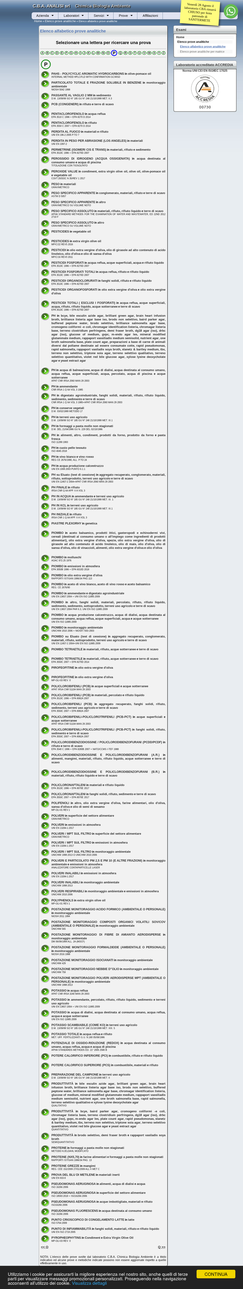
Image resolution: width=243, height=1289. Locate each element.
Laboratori (71, 15)
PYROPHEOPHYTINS (66, 1237)
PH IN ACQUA (61, 496)
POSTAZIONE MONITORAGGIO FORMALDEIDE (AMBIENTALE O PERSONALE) (108, 947)
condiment (89, 171)
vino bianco (67, 456)
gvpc (105, 334)
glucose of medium (84, 334)
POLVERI (57, 815)
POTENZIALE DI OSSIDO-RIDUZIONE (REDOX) (85, 1043)
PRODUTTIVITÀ (62, 1083)
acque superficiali (119, 262)
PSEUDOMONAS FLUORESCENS (74, 1211)
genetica (91, 523)
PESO (55, 184)
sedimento (103, 95)
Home (38, 21)
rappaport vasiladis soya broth (98, 349)
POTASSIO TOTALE (65, 1034)
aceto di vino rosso (110, 584)
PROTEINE (59, 1148)
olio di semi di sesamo (89, 806)
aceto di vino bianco (81, 584)
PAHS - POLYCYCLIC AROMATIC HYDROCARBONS (87, 73)
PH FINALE (59, 487)
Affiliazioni (150, 15)
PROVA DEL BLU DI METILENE (73, 1174)
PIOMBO (57, 533)
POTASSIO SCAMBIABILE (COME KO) (78, 1025)
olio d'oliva (72, 254)
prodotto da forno (140, 435)
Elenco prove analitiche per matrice (202, 51)
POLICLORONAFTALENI (68, 785)
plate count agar (96, 342)
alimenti (66, 435)
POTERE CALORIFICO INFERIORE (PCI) (79, 1055)
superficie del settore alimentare (91, 815)
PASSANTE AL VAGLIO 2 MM (71, 95)
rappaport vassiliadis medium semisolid (110, 338)
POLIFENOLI (60, 803)
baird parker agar (152, 319)
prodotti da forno (112, 435)
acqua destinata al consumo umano (139, 370)
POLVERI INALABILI (65, 873)
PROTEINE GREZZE (65, 1166)
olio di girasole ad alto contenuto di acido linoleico (108, 542)
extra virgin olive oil (112, 171)
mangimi (71, 758)
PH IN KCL (58, 505)
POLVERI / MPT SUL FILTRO (71, 833)
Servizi (99, 15)
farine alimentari (134, 803)
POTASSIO (59, 990)
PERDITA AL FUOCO (65, 131)
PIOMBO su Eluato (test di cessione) (79, 636)
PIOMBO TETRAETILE (67, 649)
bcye (64, 315)
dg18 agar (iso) (146, 330)
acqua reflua (96, 114)
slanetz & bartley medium (140, 349)
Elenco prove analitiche (60, 21)
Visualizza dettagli (89, 1283)
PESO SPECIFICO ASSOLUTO (72, 211)
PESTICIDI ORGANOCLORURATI (74, 280)
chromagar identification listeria (115, 327)
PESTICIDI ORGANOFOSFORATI (74, 289)
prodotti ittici (106, 533)
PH (53, 315)
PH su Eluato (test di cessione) (73, 474)
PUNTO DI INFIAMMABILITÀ (71, 1229)
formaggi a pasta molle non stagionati (86, 426)
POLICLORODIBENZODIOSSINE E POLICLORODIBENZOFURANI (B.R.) (105, 772)
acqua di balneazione (74, 370)
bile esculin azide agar (86, 315)
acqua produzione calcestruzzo (81, 466)
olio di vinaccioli (82, 548)
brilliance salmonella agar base (140, 323)
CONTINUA (216, 1274)
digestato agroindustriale (79, 395)
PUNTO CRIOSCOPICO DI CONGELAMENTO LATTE (87, 1219)
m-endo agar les (124, 334)
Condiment (92, 1237)
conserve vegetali (71, 408)
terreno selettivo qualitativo (133, 353)
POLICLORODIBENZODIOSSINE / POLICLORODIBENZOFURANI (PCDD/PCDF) (106, 742)
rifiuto (87, 104)
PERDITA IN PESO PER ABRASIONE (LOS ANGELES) (88, 140)
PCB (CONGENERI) (65, 104)
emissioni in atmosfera (83, 566)
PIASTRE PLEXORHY (66, 523)
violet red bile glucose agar (104, 357)
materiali (90, 131)
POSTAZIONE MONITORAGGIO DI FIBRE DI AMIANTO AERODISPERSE (106, 934)
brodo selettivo (101, 323)
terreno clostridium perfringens (82, 330)
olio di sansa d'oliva (97, 254)
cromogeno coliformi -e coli (71, 327)
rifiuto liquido (131, 211)
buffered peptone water (69, 323)
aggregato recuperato (114, 474)
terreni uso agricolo (73, 417)
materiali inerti (109, 1174)
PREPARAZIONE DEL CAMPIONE (74, 1074)
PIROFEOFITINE (62, 667)
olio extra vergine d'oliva (87, 250)
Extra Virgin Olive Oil (118, 1237)
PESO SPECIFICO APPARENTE (73, 193)
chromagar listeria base (68, 1115)
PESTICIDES (60, 231)
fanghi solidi (110, 280)
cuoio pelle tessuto (72, 448)
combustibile (121, 1055)
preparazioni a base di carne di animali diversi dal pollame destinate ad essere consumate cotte (108, 343)
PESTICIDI (58, 250)
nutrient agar (149, 338)
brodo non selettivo (123, 319)
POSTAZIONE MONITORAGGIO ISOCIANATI (82, 960)
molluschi (74, 557)
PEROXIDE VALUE (64, 171)
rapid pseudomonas (150, 345)
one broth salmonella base (119, 1098)
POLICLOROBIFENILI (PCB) (71, 686)
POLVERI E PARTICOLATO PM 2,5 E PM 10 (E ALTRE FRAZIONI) (96, 860)
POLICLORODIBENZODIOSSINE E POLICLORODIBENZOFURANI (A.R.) (105, 755)
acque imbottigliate (113, 1201)
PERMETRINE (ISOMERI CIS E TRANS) (78, 149)
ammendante (68, 386)
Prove (123, 15)
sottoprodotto (71, 478)
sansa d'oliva (60, 806)
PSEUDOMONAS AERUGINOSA (73, 1184)
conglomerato (109, 193)
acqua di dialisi (102, 370)
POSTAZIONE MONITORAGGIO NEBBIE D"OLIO (85, 969)
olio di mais (127, 544)
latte (131, 1219)
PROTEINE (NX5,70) (65, 1157)
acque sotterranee (105, 306)
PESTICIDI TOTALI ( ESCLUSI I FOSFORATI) (83, 303)
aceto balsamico (81, 533)
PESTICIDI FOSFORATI (67, 262)
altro (102, 202)
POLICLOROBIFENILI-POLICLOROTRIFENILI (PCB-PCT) (91, 717)
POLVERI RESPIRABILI (67, 891)
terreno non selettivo (66, 353)
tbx (162, 349)
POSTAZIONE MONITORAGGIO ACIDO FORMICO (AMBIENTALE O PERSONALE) (108, 909)
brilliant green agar (119, 315)
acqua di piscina (89, 162)
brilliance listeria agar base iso (84, 319)
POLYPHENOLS (62, 900)
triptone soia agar (97, 353)
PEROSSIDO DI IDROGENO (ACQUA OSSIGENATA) (90, 158)
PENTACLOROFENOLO (67, 114)
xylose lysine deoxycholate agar (116, 1102)
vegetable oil (63, 175)
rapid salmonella (63, 349)
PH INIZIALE (60, 514)
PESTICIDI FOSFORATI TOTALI (73, 272)
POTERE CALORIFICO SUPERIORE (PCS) (80, 1065)
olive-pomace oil (139, 73)
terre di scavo (104, 104)
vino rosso (86, 456)
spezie (111, 540)
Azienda (42, 15)
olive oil (134, 171)
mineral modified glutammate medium (107, 1095)
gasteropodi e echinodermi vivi (141, 533)
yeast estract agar (73, 360)
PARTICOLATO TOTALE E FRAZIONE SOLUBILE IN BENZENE (96, 82)
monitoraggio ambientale (85, 627)
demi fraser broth (120, 330)
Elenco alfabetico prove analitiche (203, 46)
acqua (137, 262)
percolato (118, 374)
